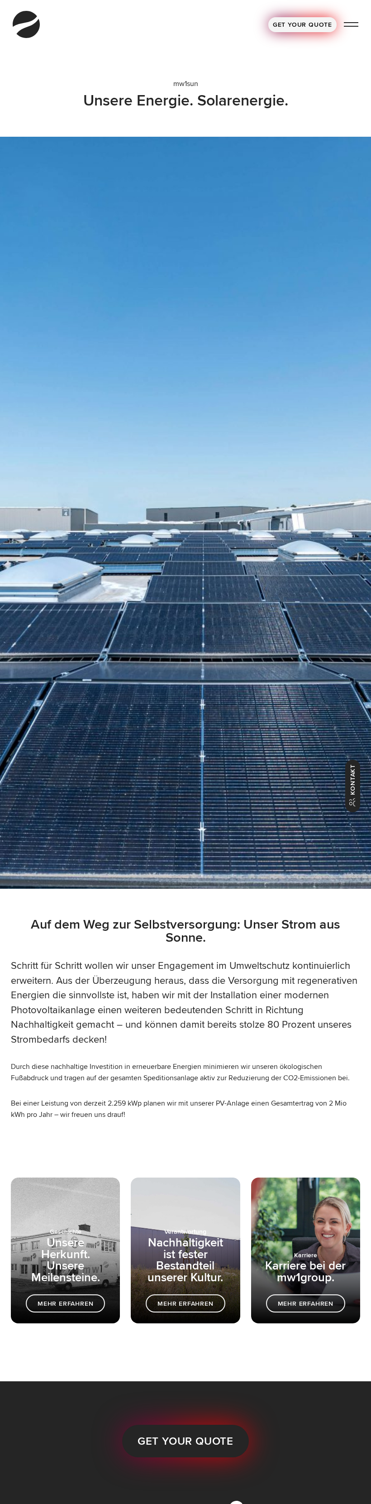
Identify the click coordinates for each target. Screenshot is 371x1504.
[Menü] (351, 24)
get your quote (185, 1441)
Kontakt (352, 780)
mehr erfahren (65, 1303)
